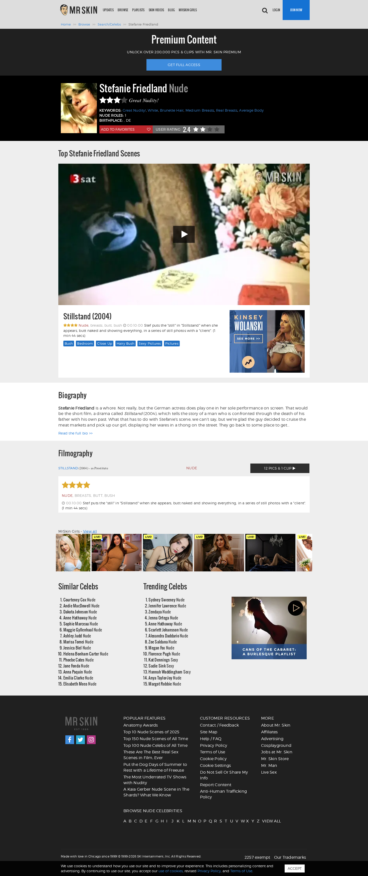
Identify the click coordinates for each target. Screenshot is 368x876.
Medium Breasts (200, 110)
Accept (295, 868)
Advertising (272, 738)
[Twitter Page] (80, 739)
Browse (123, 10)
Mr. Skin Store (275, 758)
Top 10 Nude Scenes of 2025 (151, 732)
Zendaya (159, 611)
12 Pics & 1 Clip (278, 468)
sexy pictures (150, 343)
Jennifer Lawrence (167, 605)
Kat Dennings (163, 660)
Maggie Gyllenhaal (82, 629)
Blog (171, 10)
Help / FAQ (211, 738)
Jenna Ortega (163, 617)
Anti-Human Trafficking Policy (223, 794)
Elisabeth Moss (80, 684)
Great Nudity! (134, 110)
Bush (69, 343)
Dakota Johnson (80, 611)
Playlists (138, 10)
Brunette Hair (171, 110)
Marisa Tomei (78, 641)
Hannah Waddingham (169, 672)
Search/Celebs (109, 24)
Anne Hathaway (80, 617)
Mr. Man (269, 765)
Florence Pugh (164, 653)
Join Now (296, 10)
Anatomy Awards (140, 725)
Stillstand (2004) (87, 316)
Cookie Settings (215, 765)
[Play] (184, 234)
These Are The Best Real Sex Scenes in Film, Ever (150, 755)
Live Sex (269, 772)
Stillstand (68, 468)
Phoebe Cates (78, 660)
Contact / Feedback (219, 725)
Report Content (216, 784)
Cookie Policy (213, 758)
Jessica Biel (77, 647)
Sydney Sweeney (166, 599)
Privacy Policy (213, 745)
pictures (171, 343)
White (153, 110)
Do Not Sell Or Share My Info (224, 775)
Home (66, 24)
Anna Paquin (77, 672)
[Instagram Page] (91, 739)
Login (276, 10)
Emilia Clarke (78, 678)
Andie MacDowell (81, 605)
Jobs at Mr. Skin (276, 752)
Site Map (209, 732)
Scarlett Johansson (168, 629)
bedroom (85, 343)
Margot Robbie (164, 684)
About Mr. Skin (276, 725)
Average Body (251, 110)
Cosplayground (276, 745)
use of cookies (170, 871)
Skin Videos (156, 10)
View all (90, 531)
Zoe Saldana (162, 641)
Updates (108, 10)
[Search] (265, 10)
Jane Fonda (76, 666)
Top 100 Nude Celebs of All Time (155, 745)
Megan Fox (161, 647)
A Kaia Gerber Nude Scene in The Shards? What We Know (156, 792)
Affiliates (269, 732)
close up (104, 343)
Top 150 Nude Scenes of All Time (155, 738)
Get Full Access (184, 65)
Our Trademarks (290, 857)
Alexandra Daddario (168, 635)
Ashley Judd (77, 635)
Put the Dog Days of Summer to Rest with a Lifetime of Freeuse (155, 767)
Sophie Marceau (80, 623)
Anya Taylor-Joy (164, 678)
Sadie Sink (161, 666)
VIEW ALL (264, 821)
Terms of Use (212, 752)
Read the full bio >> (75, 433)
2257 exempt (257, 857)
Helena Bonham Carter (85, 653)
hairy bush (126, 343)
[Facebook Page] (69, 739)
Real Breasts (226, 110)
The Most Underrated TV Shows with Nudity (154, 780)
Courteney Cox (79, 599)
